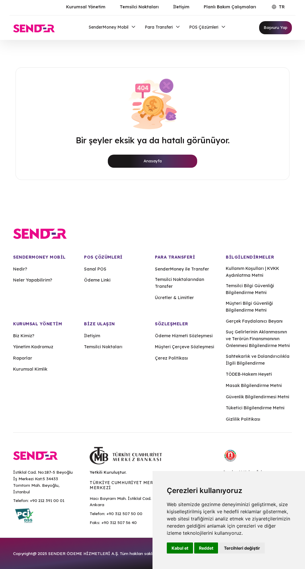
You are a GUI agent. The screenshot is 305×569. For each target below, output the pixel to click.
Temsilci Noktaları (139, 7)
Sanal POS (95, 269)
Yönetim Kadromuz (33, 346)
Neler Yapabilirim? (32, 280)
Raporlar (22, 358)
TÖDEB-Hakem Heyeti (249, 374)
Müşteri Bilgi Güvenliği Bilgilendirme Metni (249, 307)
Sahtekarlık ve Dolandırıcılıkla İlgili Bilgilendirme (258, 360)
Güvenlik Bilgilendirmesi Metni (257, 396)
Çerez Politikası (171, 358)
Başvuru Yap (275, 27)
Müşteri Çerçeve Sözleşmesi (184, 346)
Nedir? (20, 269)
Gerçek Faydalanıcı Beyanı (254, 321)
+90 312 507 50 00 (124, 513)
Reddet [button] (206, 548)
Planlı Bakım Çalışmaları (230, 7)
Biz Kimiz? (23, 335)
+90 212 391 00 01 (47, 500)
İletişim (181, 7)
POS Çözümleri (204, 27)
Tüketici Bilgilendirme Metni (255, 408)
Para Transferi (159, 27)
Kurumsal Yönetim (85, 7)
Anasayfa (153, 160)
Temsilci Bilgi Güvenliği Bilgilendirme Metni (250, 289)
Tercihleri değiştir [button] (242, 548)
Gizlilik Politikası (243, 419)
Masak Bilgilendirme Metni (254, 385)
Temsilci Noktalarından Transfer (179, 283)
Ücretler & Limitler (174, 297)
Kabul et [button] (180, 548)
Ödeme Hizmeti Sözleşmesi (184, 335)
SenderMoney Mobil (109, 27)
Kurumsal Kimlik (30, 369)
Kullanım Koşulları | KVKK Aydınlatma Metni (252, 272)
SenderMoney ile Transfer (182, 269)
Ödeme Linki (97, 280)
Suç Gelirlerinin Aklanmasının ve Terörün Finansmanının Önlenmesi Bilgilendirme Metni (258, 338)
